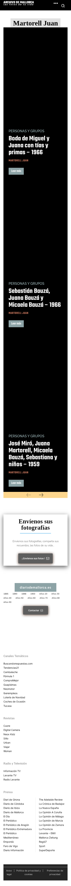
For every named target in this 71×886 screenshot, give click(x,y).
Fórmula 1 (8, 676)
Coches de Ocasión (14, 701)
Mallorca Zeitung (48, 837)
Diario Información (13, 850)
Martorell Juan (18, 160)
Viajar (6, 746)
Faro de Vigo (10, 846)
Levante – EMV (47, 833)
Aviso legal (9, 872)
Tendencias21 (11, 667)
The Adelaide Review (51, 799)
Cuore (6, 725)
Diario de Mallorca (13, 812)
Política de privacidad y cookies (28, 872)
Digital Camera (11, 729)
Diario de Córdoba (13, 803)
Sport (42, 846)
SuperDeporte (47, 850)
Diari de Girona (11, 799)
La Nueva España (49, 807)
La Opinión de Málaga (51, 816)
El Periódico (10, 820)
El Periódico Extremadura (17, 829)
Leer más (16, 171)
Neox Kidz (9, 734)
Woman (7, 751)
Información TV (12, 771)
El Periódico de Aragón (16, 824)
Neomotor (9, 688)
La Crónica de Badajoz (51, 803)
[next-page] (41, 495)
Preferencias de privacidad (55, 872)
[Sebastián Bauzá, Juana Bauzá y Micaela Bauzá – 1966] (35, 228)
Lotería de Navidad (14, 697)
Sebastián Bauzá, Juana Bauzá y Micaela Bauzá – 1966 (35, 298)
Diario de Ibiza (11, 807)
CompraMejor (11, 680)
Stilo (5, 738)
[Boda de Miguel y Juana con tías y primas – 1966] (35, 75)
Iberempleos (10, 693)
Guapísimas (9, 684)
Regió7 (43, 841)
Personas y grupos (26, 131)
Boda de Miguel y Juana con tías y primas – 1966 (29, 146)
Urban (6, 742)
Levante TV (9, 775)
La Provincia (46, 829)
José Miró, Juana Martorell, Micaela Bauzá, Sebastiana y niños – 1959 (33, 454)
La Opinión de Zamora (51, 824)
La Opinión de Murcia (51, 820)
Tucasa (7, 705)
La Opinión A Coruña (50, 812)
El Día (6, 816)
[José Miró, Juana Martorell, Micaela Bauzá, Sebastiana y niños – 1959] (35, 380)
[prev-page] (28, 495)
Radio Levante (11, 779)
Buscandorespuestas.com (18, 663)
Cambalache (10, 672)
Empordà (8, 841)
